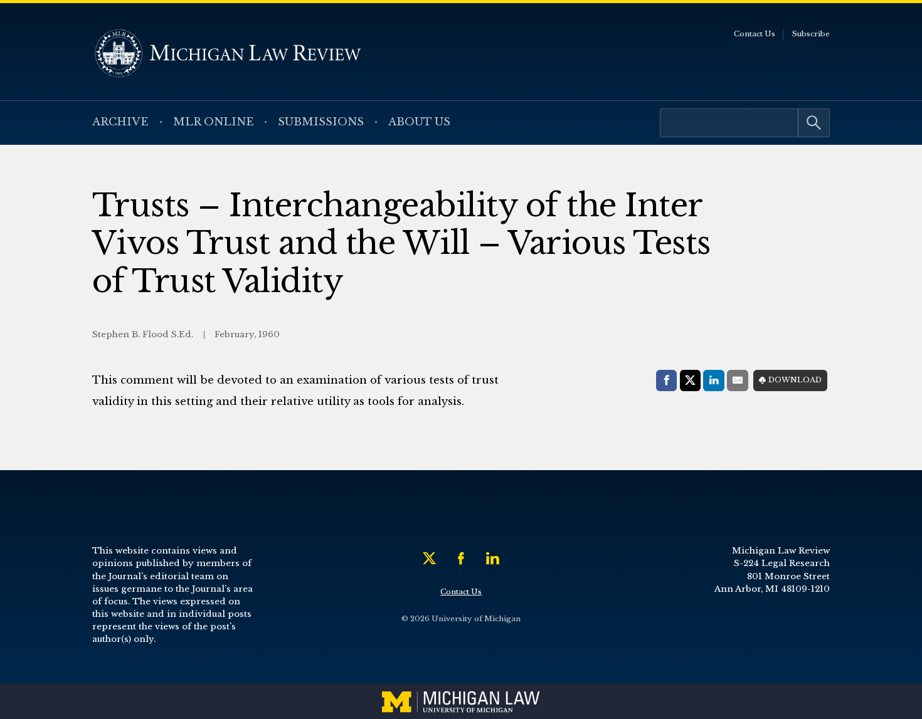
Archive (120, 122)
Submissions (321, 122)
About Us (419, 122)
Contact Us (754, 33)
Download (795, 379)
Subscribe (811, 33)
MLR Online (213, 122)
